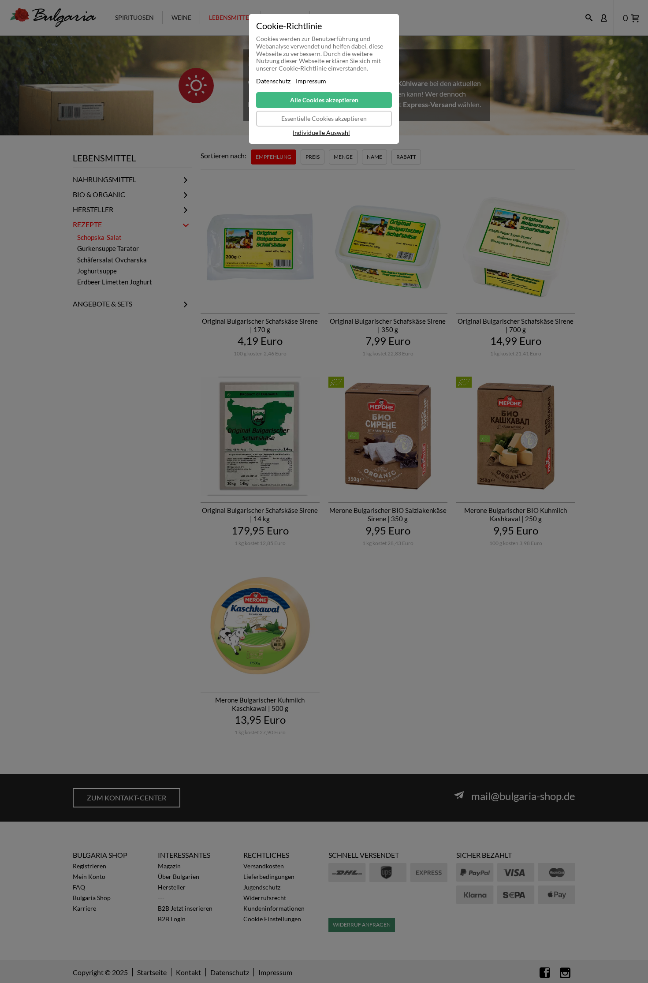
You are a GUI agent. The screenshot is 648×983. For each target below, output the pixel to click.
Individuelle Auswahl (321, 132)
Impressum (311, 81)
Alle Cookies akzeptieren (324, 100)
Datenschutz (273, 81)
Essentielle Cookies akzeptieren (324, 118)
